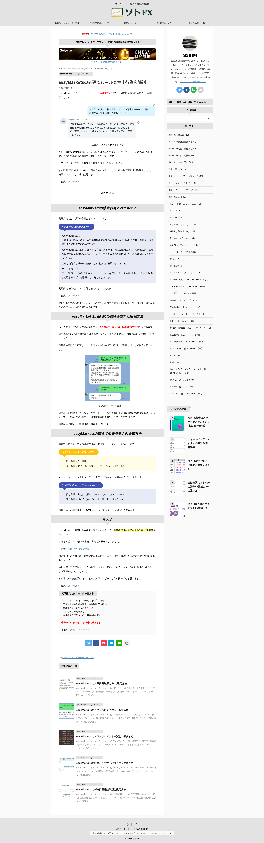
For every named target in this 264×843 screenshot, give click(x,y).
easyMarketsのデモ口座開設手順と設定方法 (101, 789)
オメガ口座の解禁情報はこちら (107, 61)
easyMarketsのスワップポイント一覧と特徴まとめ (104, 736)
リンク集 (167, 833)
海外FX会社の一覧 (197, 23)
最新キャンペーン (132, 23)
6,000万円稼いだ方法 (99, 23)
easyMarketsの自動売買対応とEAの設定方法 (101, 683)
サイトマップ (129, 833)
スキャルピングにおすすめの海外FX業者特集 (199, 443)
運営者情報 (97, 833)
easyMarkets (75, 181)
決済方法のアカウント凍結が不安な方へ (112, 34)
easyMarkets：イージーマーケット (78, 657)
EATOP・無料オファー (80, 629)
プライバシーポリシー (149, 833)
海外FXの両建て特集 (78, 548)
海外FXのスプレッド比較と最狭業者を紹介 (199, 464)
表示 (111, 193)
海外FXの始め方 (164, 23)
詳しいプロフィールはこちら (193, 81)
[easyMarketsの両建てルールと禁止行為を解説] (111, 643)
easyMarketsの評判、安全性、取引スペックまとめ (104, 762)
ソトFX (132, 824)
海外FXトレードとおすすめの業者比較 (132, 829)
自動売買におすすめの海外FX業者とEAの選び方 (199, 486)
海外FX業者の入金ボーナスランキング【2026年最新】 (199, 421)
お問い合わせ (112, 833)
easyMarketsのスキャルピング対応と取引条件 (102, 709)
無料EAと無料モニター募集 (67, 23)
